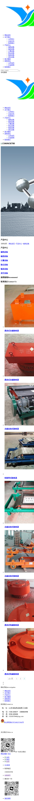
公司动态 (11, 63)
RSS (9, 754)
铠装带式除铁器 (11, 478)
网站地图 (4, 754)
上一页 (10, 678)
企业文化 (11, 41)
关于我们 (8, 37)
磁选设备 (11, 49)
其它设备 (11, 57)
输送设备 (11, 55)
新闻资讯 (8, 61)
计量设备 (11, 51)
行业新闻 (11, 65)
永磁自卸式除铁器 (12, 429)
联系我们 (11, 43)
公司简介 (11, 39)
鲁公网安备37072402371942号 (14, 722)
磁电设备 (11, 47)
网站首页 (8, 35)
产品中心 (8, 45)
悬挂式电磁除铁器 (12, 625)
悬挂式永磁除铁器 (12, 331)
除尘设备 (11, 53)
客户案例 (8, 59)
